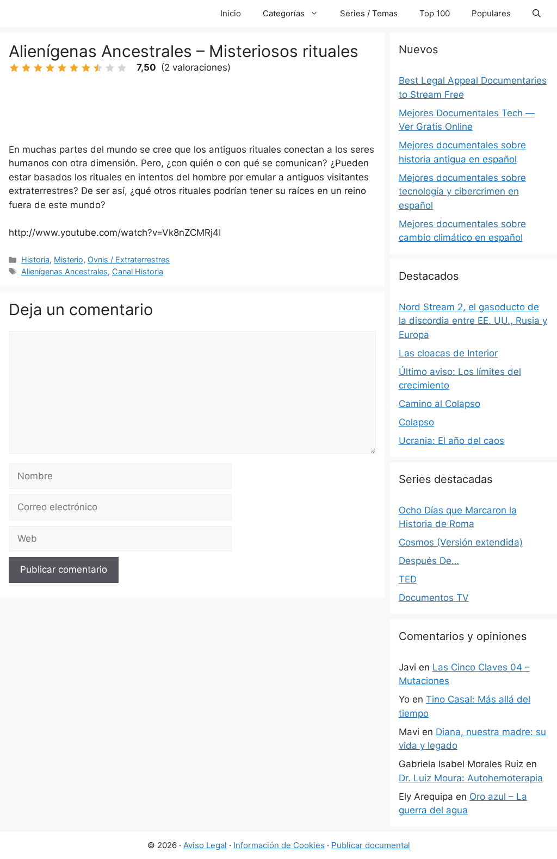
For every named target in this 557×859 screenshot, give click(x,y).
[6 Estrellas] (74, 67)
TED (408, 579)
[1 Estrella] (14, 67)
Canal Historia (137, 271)
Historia (35, 259)
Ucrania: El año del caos (451, 440)
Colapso (416, 422)
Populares (491, 13)
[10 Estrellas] (121, 67)
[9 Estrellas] (109, 67)
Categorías (284, 13)
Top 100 (434, 13)
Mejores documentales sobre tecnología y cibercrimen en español (462, 191)
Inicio (230, 13)
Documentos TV (434, 597)
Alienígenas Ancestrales (64, 271)
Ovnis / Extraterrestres (129, 259)
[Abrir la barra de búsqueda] (537, 13)
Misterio (68, 259)
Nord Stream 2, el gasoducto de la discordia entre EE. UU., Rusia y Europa (473, 321)
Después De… (429, 560)
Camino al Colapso (439, 403)
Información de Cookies (279, 845)
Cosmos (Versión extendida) (461, 542)
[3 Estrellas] (38, 67)
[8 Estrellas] (97, 67)
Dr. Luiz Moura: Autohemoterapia (471, 778)
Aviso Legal (205, 845)
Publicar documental (370, 845)
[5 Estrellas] (62, 67)
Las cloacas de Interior (448, 353)
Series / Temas (369, 13)
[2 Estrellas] (26, 67)
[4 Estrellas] (50, 67)
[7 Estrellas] (86, 67)
